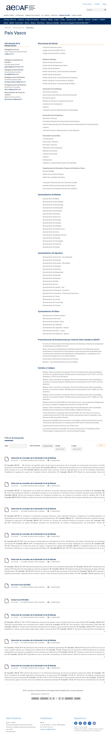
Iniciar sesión (87, 4)
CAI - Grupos (45, 15)
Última (77, 698)
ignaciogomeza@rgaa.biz (13, 99)
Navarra (33, 23)
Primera (35, 698)
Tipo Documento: (35, 446)
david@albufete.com (12, 74)
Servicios (54, 15)
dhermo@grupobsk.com (13, 89)
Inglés (104, 4)
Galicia (6, 23)
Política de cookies (80, 729)
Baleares (80, 19)
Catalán (97, 4)
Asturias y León (71, 19)
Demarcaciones (64, 15)
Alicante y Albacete (10, 19)
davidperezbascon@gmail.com (15, 82)
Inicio (76, 727)
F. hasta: (73, 446)
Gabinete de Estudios (32, 15)
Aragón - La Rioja (59, 19)
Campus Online (76, 15)
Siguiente (69, 698)
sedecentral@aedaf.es (48, 729)
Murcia (27, 23)
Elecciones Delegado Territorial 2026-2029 (74, 23)
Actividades (19, 15)
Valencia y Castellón (52, 23)
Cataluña (102, 19)
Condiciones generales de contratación (87, 731)
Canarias (87, 19)
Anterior (44, 698)
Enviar (101, 445)
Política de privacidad (96, 729)
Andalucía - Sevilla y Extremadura (28, 19)
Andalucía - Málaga (46, 19)
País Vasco (41, 23)
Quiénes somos (9, 15)
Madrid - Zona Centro (16, 23)
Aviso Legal (83, 727)
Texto (6, 446)
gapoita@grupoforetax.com (14, 67)
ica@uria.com (9, 54)
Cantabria (95, 19)
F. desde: (57, 446)
